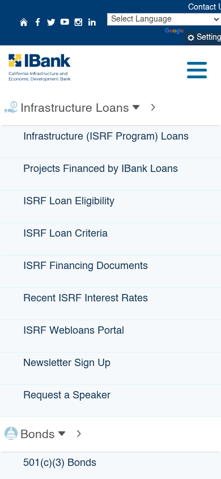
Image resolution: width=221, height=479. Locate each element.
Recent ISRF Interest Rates (85, 298)
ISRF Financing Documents (85, 266)
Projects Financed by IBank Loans (100, 169)
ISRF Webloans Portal (73, 331)
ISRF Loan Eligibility (68, 201)
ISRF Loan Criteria (65, 234)
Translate (202, 31)
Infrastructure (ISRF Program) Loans (106, 137)
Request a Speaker (66, 395)
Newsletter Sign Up (66, 363)
